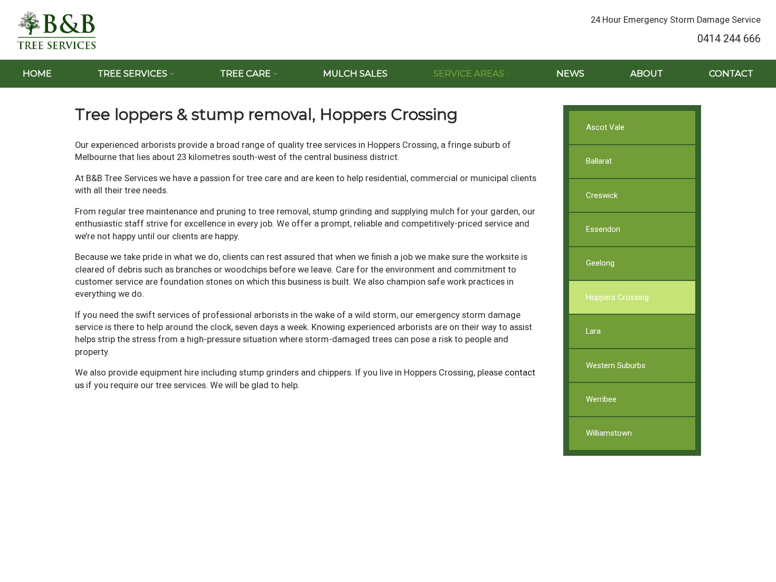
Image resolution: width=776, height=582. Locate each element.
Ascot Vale (605, 127)
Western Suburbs (616, 365)
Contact (731, 73)
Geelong (600, 263)
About (646, 73)
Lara (593, 331)
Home (37, 73)
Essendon (603, 229)
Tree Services (132, 73)
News (570, 73)
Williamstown (609, 433)
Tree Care (245, 73)
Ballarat (599, 161)
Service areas (468, 73)
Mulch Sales (355, 73)
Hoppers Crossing (617, 297)
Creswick (602, 195)
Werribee (601, 399)
